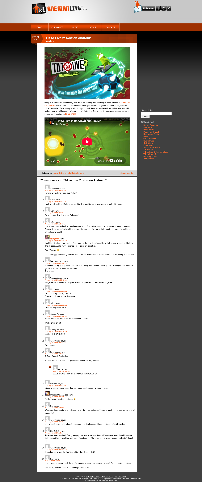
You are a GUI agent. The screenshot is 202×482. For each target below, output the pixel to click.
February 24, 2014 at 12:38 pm (56, 316)
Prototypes (148, 145)
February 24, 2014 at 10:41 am (56, 280)
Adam (51, 41)
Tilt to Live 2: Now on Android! (68, 38)
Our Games (57, 27)
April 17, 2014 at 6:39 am (54, 461)
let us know (70, 113)
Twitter (88, 477)
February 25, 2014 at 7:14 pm (55, 433)
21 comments (127, 173)
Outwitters (148, 143)
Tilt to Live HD (149, 154)
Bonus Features (150, 125)
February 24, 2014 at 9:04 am (55, 202)
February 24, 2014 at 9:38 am (55, 224)
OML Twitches (149, 139)
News (55, 173)
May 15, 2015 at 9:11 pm (61, 371)
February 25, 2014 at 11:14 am (56, 408)
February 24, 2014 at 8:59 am (55, 190)
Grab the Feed (120, 477)
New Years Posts (151, 134)
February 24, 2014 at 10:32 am (56, 263)
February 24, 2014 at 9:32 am (55, 213)
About (92, 27)
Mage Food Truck (151, 132)
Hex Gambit (148, 130)
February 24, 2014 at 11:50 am (56, 291)
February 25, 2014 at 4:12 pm (55, 422)
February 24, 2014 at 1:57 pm (55, 343)
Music (75, 27)
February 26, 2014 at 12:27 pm (56, 450)
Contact (110, 27)
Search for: (147, 110)
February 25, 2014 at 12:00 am (56, 397)
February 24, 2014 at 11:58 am (56, 305)
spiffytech (54, 239)
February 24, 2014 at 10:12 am (56, 241)
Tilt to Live (148, 150)
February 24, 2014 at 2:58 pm (55, 354)
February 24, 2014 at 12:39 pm (56, 331)
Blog (39, 27)
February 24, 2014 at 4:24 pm (55, 385)
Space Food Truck (151, 147)
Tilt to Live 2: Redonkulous (71, 173)
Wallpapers (148, 159)
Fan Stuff (147, 127)
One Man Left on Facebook (102, 477)
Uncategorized (150, 156)
